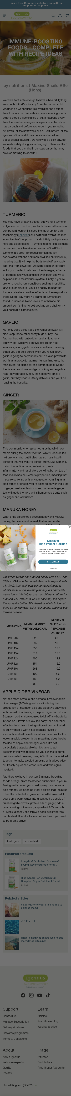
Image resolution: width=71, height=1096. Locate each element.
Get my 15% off (53, 562)
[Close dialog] (69, 526)
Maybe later (53, 568)
